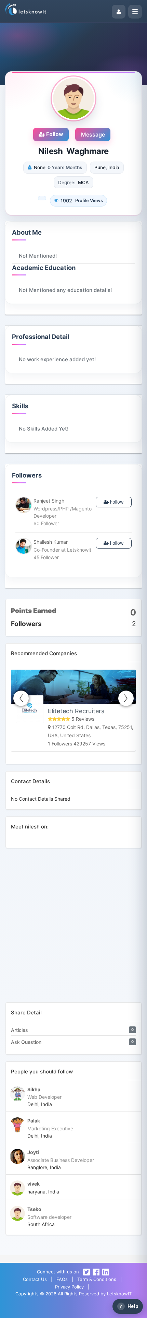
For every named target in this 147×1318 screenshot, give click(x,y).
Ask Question (26, 1042)
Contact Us (35, 1279)
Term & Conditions (96, 1279)
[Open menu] (135, 12)
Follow (54, 134)
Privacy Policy (69, 1287)
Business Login (93, 1309)
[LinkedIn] (105, 1271)
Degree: (67, 182)
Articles (19, 1030)
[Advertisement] (73, 928)
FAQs (62, 1279)
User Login (53, 1309)
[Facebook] (96, 1271)
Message (93, 134)
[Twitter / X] (86, 1271)
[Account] (118, 12)
